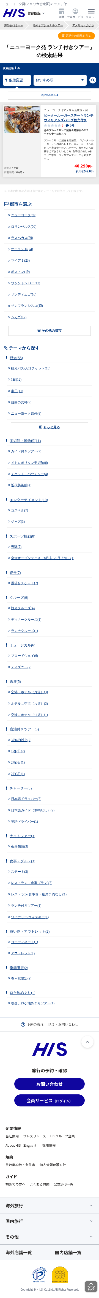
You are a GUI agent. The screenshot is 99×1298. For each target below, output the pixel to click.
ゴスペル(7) (19, 510)
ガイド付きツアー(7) (26, 451)
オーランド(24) (22, 249)
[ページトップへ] (87, 1042)
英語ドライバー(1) (24, 821)
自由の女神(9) (21, 402)
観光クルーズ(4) (23, 608)
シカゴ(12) (18, 317)
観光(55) (16, 358)
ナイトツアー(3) (22, 836)
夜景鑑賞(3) (19, 846)
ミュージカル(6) (22, 645)
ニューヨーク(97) (23, 215)
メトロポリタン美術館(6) (29, 463)
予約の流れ (35, 1024)
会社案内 (12, 1136)
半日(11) (17, 391)
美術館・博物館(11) (25, 441)
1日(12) (16, 379)
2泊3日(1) (18, 762)
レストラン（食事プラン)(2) (31, 883)
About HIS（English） (22, 1145)
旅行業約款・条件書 (20, 1164)
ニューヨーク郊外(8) (26, 413)
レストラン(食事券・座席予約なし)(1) (39, 894)
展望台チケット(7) (24, 583)
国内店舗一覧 (68, 1252)
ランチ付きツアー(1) (26, 905)
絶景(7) (15, 573)
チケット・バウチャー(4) (29, 474)
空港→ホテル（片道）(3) (29, 692)
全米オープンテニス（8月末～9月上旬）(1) (42, 558)
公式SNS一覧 (63, 1184)
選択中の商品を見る (78, 35)
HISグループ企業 (62, 1136)
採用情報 (49, 1145)
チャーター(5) (21, 788)
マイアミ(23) (20, 260)
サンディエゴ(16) (23, 294)
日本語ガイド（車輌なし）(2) (32, 810)
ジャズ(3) (18, 522)
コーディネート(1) (24, 942)
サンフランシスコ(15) (27, 306)
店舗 (61, 17)
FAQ (51, 1024)
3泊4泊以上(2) (21, 740)
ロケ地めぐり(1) (22, 993)
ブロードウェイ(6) (24, 656)
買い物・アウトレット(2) (30, 931)
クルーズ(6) (19, 597)
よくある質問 (40, 1184)
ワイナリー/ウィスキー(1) (30, 917)
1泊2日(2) (18, 751)
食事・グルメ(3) (22, 861)
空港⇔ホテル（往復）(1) (29, 715)
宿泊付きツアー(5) (24, 729)
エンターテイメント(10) (29, 500)
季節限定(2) (19, 968)
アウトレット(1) (23, 953)
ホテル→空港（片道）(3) (29, 704)
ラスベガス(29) (22, 238)
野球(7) (16, 547)
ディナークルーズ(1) (26, 619)
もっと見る (51, 427)
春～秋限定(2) (21, 978)
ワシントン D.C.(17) (25, 283)
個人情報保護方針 (53, 1164)
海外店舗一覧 (19, 1252)
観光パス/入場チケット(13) (30, 368)
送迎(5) (15, 682)
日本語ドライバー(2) (26, 799)
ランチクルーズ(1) (24, 631)
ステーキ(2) (19, 872)
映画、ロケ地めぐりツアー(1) (32, 1003)
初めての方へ (15, 1184)
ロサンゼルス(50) (23, 227)
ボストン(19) (20, 272)
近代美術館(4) (21, 485)
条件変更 (16, 80)
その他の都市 (52, 331)
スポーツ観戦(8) (22, 536)
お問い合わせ (68, 1024)
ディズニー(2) (21, 667)
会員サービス (75, 17)
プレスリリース (34, 1136)
